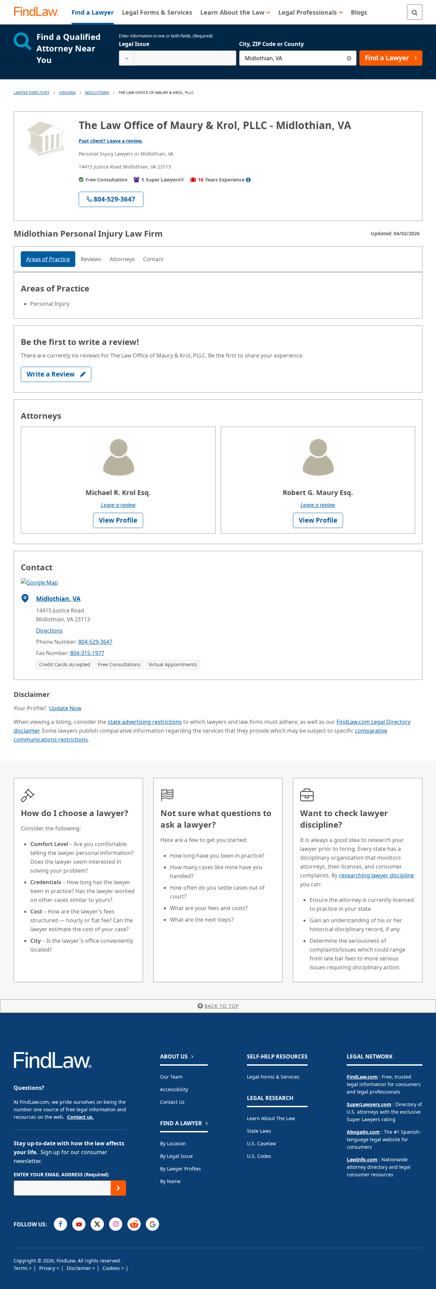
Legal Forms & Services (273, 1076)
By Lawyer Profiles (180, 1168)
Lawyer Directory (31, 92)
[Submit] (118, 1188)
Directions (49, 630)
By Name (170, 1181)
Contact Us (172, 1102)
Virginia (67, 92)
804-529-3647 (95, 642)
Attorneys (122, 259)
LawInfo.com (362, 1159)
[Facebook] (60, 1224)
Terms (21, 1268)
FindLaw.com (362, 1076)
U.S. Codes (259, 1156)
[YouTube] (78, 1224)
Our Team (171, 1076)
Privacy (48, 1268)
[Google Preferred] (152, 1224)
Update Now (65, 708)
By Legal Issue (176, 1156)
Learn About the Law (271, 1118)
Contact (153, 259)
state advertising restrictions (145, 722)
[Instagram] (115, 1224)
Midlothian (97, 92)
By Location (173, 1143)
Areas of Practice (48, 259)
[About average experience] (248, 180)
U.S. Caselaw (261, 1143)
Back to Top (221, 1006)
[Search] (414, 12)
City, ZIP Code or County (271, 44)
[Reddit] (134, 1224)
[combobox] (177, 58)
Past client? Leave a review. (111, 141)
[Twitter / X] (97, 1224)
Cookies (112, 1268)
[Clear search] (349, 58)
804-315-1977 (87, 653)
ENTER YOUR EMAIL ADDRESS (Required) (61, 1174)
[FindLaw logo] (39, 12)
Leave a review (118, 505)
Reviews (91, 259)
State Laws (259, 1131)
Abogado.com (363, 1132)
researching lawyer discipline (376, 875)
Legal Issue (134, 44)
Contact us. (80, 1117)
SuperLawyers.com (369, 1104)
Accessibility (174, 1089)
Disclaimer (79, 1268)
